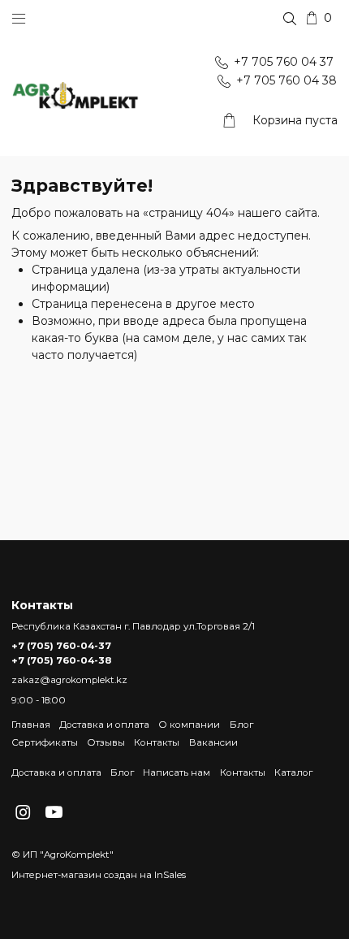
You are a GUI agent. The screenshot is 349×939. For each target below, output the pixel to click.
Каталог (293, 772)
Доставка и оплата (104, 724)
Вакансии (213, 742)
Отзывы (106, 742)
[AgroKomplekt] (75, 96)
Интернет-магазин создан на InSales (98, 875)
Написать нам (176, 772)
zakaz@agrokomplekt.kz (69, 680)
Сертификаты (44, 742)
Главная (30, 724)
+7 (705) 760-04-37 (61, 645)
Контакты (156, 742)
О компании (189, 724)
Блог (241, 724)
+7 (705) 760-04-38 (61, 660)
